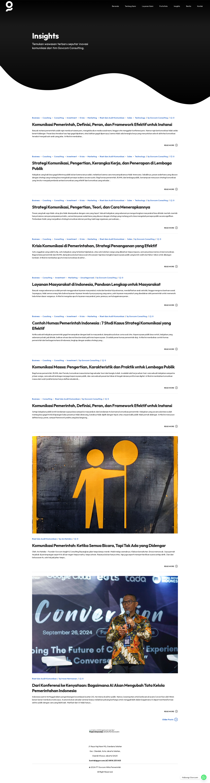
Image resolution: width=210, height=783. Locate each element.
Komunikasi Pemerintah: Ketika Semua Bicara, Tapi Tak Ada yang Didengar (99, 545)
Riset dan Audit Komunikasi (112, 118)
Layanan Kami (147, 6)
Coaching (47, 118)
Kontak (200, 6)
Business (36, 118)
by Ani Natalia (65, 539)
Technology (140, 118)
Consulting (59, 118)
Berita (188, 6)
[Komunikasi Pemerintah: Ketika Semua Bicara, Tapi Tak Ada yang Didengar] (105, 484)
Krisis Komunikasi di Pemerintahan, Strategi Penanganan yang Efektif (94, 245)
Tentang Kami (130, 6)
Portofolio (163, 6)
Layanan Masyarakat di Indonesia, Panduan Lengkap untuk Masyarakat (96, 284)
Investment (72, 118)
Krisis (82, 118)
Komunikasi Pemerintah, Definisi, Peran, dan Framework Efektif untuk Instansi (102, 124)
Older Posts (167, 719)
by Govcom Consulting (158, 118)
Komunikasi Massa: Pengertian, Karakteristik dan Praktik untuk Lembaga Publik (103, 366)
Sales (129, 118)
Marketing (92, 118)
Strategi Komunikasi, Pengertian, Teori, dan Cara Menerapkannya (91, 207)
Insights (177, 6)
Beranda (115, 6)
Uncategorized (87, 277)
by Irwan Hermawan (68, 678)
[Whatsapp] (203, 777)
